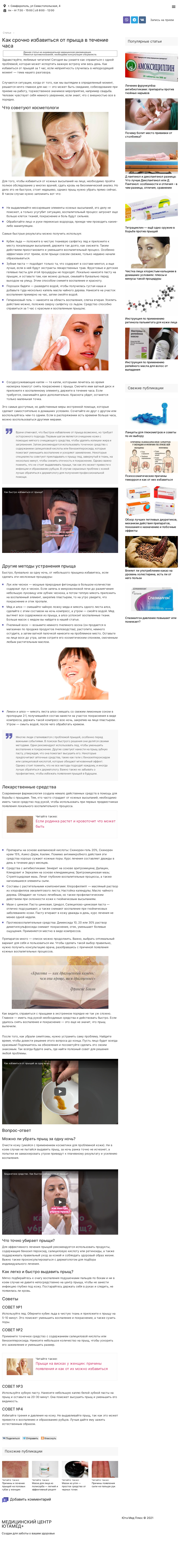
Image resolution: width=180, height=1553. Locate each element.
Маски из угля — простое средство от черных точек (74, 1486)
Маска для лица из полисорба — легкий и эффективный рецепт (45, 1486)
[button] (173, 6)
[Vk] (142, 19)
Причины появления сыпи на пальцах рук (103, 1485)
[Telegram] (134, 19)
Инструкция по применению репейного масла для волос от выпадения (146, 365)
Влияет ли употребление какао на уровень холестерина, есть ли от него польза (148, 574)
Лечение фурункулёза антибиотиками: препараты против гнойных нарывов (149, 89)
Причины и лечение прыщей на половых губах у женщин (13, 1486)
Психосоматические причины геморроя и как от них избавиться (149, 477)
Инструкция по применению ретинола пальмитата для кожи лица (151, 320)
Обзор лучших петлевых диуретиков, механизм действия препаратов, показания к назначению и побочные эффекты (151, 525)
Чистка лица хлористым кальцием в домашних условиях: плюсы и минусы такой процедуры (150, 274)
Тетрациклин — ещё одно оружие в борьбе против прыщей (150, 229)
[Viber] (126, 19)
